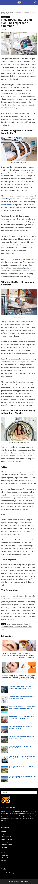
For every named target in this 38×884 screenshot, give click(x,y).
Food (3, 850)
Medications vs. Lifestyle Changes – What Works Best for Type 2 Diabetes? (27, 677)
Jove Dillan (3, 29)
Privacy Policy (6, 858)
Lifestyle (7, 12)
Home (2, 12)
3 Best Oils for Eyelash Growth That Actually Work (10, 654)
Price (30, 626)
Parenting (5, 842)
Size (3, 629)
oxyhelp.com (30, 271)
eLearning (5, 855)
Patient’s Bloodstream (21, 626)
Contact (4, 860)
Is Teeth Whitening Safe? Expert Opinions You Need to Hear (10, 677)
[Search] (35, 2)
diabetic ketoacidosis (24, 353)
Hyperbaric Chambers (7, 626)
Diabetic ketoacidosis (17, 624)
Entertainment (6, 836)
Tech (3, 834)
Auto (3, 852)
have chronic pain (9, 205)
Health (27, 624)
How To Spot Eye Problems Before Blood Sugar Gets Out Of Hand (26, 655)
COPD (8, 624)
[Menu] (2, 2)
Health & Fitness (14, 12)
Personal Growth (7, 844)
